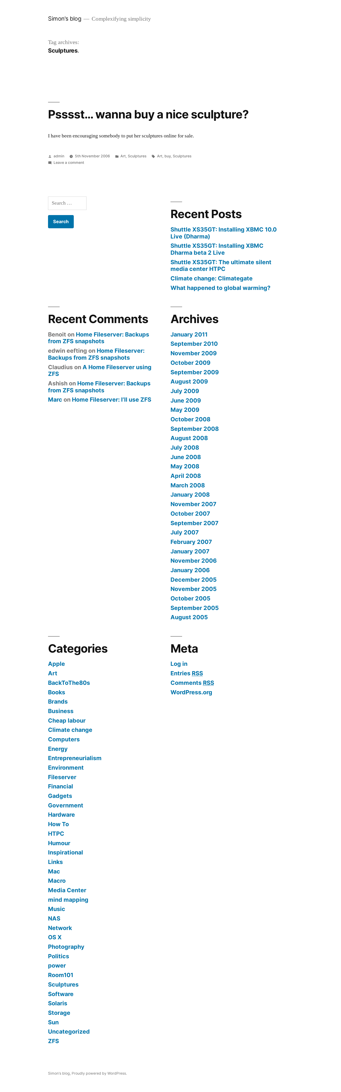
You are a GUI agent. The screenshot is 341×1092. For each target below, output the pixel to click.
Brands (58, 701)
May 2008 (184, 466)
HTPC (56, 833)
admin (59, 156)
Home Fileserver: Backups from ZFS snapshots (98, 338)
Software (61, 993)
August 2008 (189, 438)
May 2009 (184, 409)
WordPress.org (191, 692)
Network (60, 927)
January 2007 (189, 551)
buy (167, 156)
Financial (60, 786)
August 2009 (189, 381)
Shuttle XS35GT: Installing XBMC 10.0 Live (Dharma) (223, 233)
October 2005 (190, 598)
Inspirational (65, 852)
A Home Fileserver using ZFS (99, 371)
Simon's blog (64, 18)
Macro (57, 880)
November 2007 (193, 504)
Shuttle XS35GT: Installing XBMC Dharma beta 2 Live (217, 249)
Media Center (67, 890)
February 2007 (191, 541)
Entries (186, 673)
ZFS (53, 1041)
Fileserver (62, 777)
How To (58, 824)
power (57, 965)
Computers (64, 739)
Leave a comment (69, 162)
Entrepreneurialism (75, 758)
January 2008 (190, 494)
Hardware (61, 814)
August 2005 (189, 617)
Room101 (60, 974)
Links (55, 861)
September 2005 (194, 607)
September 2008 (194, 428)
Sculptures (137, 156)
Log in (178, 663)
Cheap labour (67, 720)
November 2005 (193, 588)
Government (65, 805)
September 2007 (194, 523)
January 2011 (189, 334)
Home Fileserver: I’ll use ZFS (111, 399)
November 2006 (193, 560)
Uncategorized (69, 1031)
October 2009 (190, 362)
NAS (54, 918)
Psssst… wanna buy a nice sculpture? (148, 114)
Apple (56, 663)
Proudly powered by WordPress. (99, 1073)
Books (56, 692)
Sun (53, 1022)
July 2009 (184, 390)
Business (61, 711)
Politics (58, 956)
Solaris (57, 1003)
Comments (192, 682)
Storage (59, 1012)
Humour (59, 843)
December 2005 (193, 579)
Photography (66, 946)
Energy (58, 748)
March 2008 (187, 485)
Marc (55, 399)
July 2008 (184, 447)
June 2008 (185, 457)
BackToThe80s (69, 682)
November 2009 (193, 353)
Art (123, 156)
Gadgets (60, 795)
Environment (66, 767)
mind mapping (68, 899)
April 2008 (185, 475)
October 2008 (190, 419)
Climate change (70, 729)
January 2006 (190, 570)
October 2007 (190, 513)
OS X (55, 937)
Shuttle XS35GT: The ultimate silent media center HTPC (220, 266)
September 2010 (194, 343)
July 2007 (184, 532)
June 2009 (185, 400)
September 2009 (194, 372)
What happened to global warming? (220, 287)
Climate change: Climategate (211, 278)
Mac (54, 871)
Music (56, 908)
